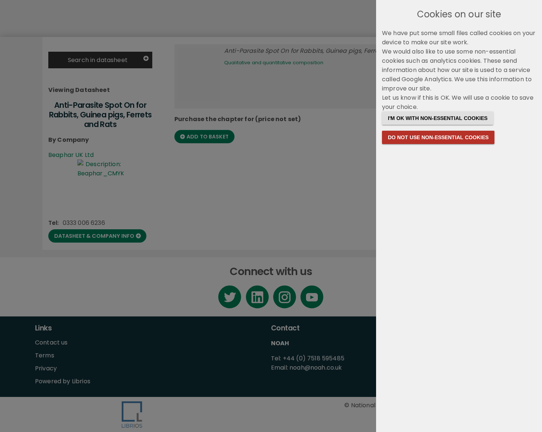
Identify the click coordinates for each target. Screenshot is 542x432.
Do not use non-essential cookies (438, 137)
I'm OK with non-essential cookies (437, 118)
